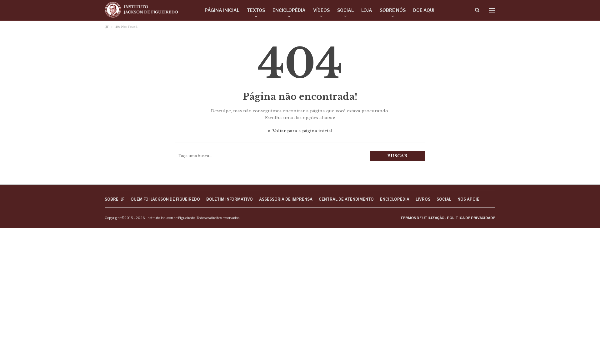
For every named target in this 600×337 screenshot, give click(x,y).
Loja (366, 10)
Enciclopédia (289, 10)
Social (345, 10)
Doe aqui (423, 10)
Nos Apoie (468, 199)
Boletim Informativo (229, 199)
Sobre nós (393, 10)
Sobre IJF (114, 199)
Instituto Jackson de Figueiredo (171, 218)
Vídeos (321, 10)
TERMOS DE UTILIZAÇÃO (422, 218)
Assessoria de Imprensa (285, 199)
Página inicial (222, 10)
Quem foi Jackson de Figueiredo (165, 199)
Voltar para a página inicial (302, 131)
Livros (423, 199)
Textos (256, 10)
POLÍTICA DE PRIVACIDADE (471, 218)
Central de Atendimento (346, 199)
